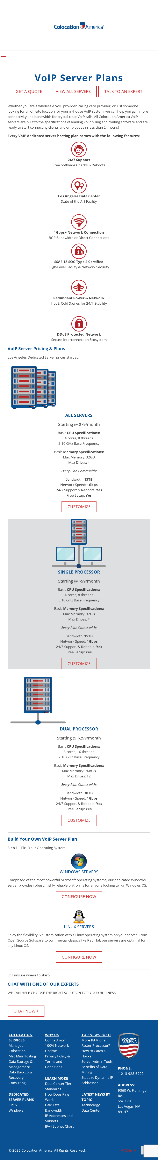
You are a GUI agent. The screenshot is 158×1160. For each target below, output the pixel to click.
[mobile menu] (3, 56)
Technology (90, 1105)
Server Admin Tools (97, 1061)
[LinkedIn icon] (130, 1150)
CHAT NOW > (26, 1011)
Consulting (17, 1082)
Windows (16, 1110)
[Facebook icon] (122, 1150)
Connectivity (55, 1040)
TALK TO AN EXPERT (123, 91)
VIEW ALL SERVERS (73, 91)
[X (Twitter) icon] (126, 1150)
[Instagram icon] (135, 1150)
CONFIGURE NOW (79, 896)
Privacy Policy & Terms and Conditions (57, 1061)
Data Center (91, 1110)
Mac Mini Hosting (22, 1056)
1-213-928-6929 (131, 1073)
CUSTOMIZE (79, 506)
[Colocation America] (79, 25)
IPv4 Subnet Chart (59, 1126)
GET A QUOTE (29, 91)
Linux (13, 1105)
